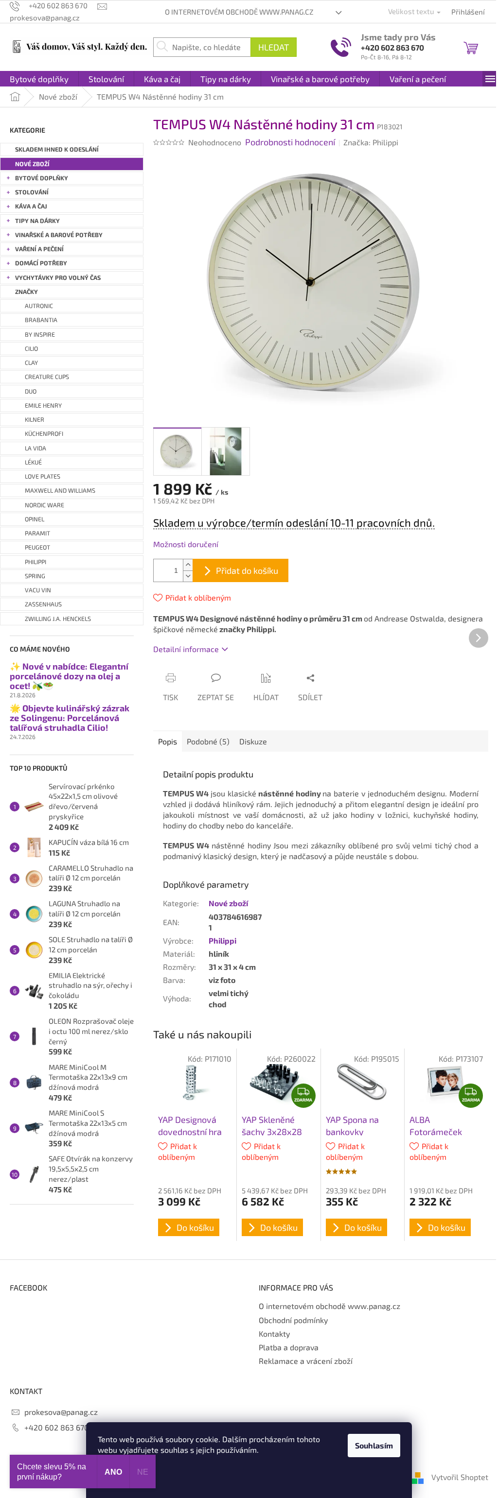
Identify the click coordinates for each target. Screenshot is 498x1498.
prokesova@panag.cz (61, 1411)
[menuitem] (39, 78)
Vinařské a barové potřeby (59, 235)
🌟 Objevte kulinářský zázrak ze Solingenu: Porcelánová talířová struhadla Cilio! (69, 718)
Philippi (222, 940)
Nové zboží (32, 164)
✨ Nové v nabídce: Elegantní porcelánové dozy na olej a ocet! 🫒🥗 (69, 676)
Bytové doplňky (41, 178)
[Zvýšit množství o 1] (188, 564)
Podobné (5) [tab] (208, 741)
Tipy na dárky (37, 220)
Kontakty (274, 1333)
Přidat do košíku (247, 570)
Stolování (32, 192)
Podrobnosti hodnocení (290, 142)
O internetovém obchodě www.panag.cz (239, 11)
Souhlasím (374, 1445)
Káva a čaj (31, 206)
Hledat (273, 47)
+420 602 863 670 (392, 47)
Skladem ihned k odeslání (57, 149)
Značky (26, 291)
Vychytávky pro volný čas (58, 277)
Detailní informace (186, 649)
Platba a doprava (289, 1347)
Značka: (370, 142)
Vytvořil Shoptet (459, 1476)
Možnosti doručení (185, 544)
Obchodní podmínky (293, 1320)
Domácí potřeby (41, 263)
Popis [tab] (167, 741)
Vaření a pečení (39, 249)
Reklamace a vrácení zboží (306, 1360)
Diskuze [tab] (253, 741)
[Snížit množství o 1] (188, 576)
